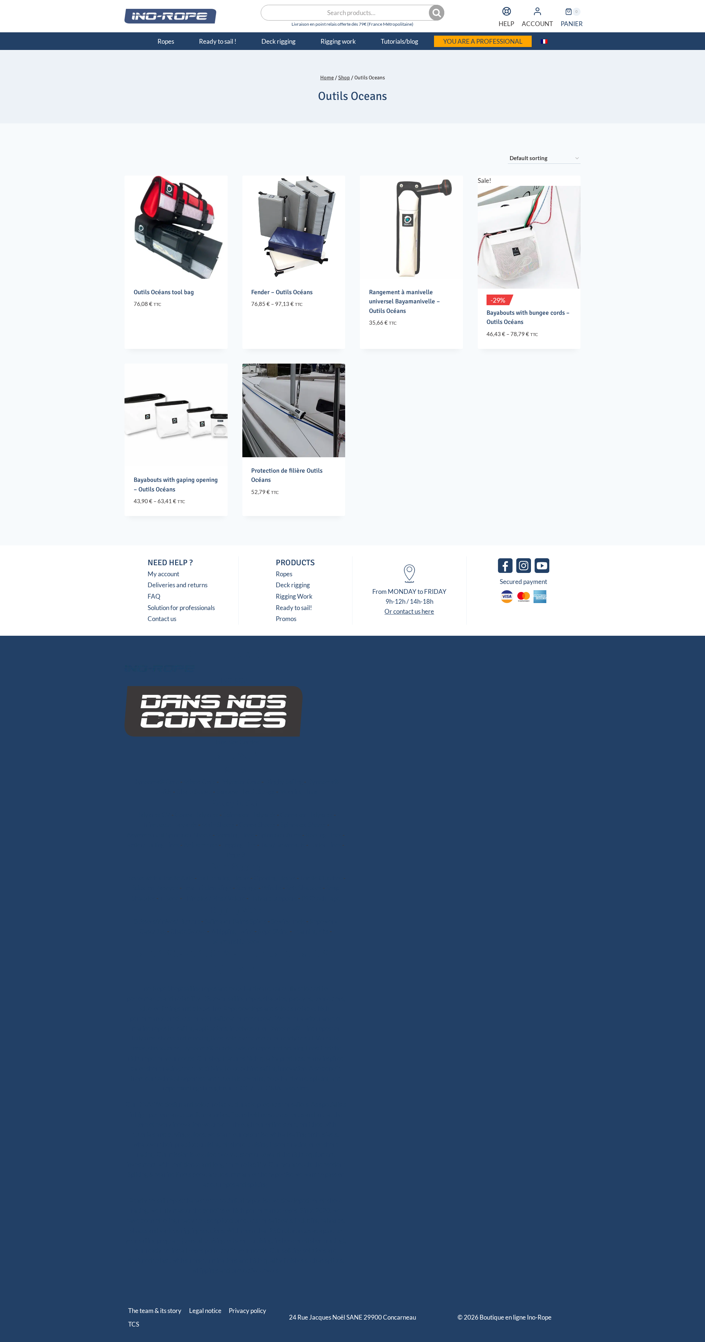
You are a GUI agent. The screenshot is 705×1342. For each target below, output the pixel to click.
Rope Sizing (273, 931)
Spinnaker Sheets (303, 825)
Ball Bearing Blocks (223, 878)
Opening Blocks (275, 878)
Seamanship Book (236, 941)
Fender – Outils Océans (281, 292)
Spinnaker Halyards (249, 815)
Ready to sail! (294, 608)
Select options (156, 326)
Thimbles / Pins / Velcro (214, 898)
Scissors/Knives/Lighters (167, 921)
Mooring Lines (298, 792)
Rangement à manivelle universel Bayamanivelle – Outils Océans (404, 301)
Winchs (272, 888)
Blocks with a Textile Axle (160, 878)
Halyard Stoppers (273, 898)
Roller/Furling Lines (153, 845)
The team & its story (154, 1310)
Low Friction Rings (207, 888)
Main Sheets (218, 825)
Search (437, 13)
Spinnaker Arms (279, 835)
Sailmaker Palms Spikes (236, 921)
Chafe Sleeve (194, 792)
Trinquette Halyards (169, 825)
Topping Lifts (239, 845)
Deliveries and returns (177, 585)
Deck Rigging (236, 866)
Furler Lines (325, 845)
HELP (506, 24)
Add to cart (387, 345)
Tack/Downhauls (282, 845)
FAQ (154, 596)
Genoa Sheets (257, 825)
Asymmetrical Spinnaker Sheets (169, 835)
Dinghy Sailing (284, 782)
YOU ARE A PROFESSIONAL (483, 41)
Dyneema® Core (156, 782)
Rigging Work (294, 596)
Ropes (284, 574)
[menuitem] (544, 41)
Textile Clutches (321, 878)
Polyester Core (240, 782)
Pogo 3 (236, 855)
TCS (133, 1324)
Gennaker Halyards (306, 815)
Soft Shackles (304, 888)
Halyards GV (152, 815)
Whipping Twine (231, 931)
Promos (286, 619)
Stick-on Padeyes (155, 888)
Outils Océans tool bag (164, 292)
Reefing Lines (323, 835)
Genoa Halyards (196, 815)
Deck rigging (293, 585)
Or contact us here (409, 611)
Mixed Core (200, 782)
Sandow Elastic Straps (245, 792)
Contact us (162, 619)
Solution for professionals (181, 608)
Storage (246, 888)
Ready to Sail (236, 803)
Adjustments (201, 845)
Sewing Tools (288, 921)
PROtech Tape (320, 898)
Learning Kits (311, 931)
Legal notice (205, 1310)
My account (163, 574)
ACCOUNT (537, 24)
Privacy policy (247, 1310)
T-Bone (169, 898)
